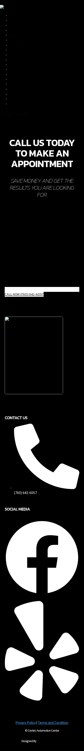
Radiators (16, 15)
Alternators (17, 25)
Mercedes (16, 64)
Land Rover (17, 69)
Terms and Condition (53, 723)
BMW (13, 59)
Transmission (19, 45)
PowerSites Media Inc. (50, 741)
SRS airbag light (21, 50)
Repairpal (16, 74)
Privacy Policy (26, 723)
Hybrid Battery (19, 40)
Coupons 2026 (20, 94)
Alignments (17, 30)
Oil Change (17, 89)
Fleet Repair (18, 79)
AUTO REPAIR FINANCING (27, 99)
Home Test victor (21, 104)
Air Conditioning (21, 20)
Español (15, 84)
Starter (14, 55)
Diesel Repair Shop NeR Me (29, 35)
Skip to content (11, 2)
